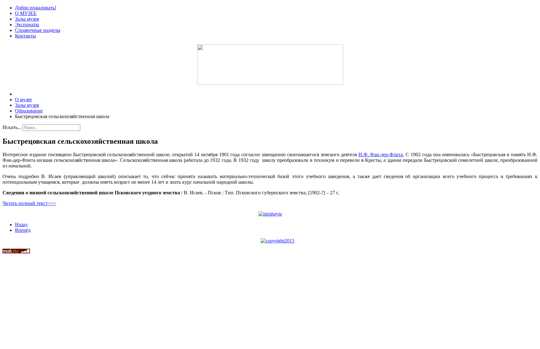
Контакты (25, 35)
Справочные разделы (37, 30)
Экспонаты (27, 24)
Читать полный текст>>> (29, 203)
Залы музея (27, 19)
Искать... (11, 127)
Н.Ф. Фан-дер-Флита (380, 154)
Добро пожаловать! (35, 7)
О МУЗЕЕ (26, 13)
